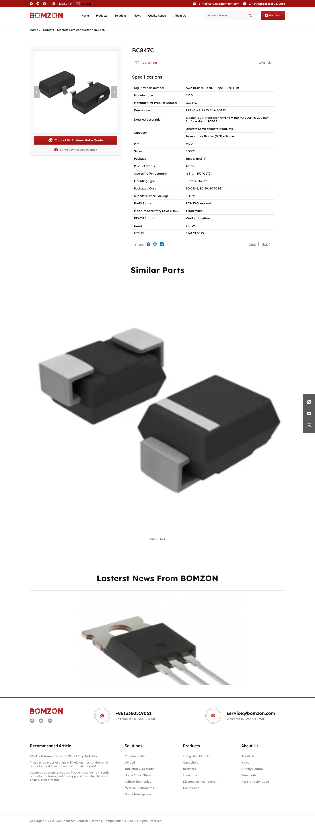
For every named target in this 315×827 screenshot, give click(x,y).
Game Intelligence (138, 794)
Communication (136, 756)
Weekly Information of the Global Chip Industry (63, 756)
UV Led (130, 762)
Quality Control (157, 15)
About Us (180, 15)
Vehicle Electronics (138, 781)
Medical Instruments (139, 788)
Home (85, 15)
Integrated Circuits (196, 756)
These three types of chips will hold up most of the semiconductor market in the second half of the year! (69, 764)
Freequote (248, 775)
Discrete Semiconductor (74, 30)
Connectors (191, 788)
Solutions (121, 15)
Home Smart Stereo (139, 775)
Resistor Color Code (255, 781)
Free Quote (275, 15)
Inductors (190, 775)
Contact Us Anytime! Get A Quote (79, 140)
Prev (252, 244)
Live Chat (65, 3)
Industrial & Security (139, 769)
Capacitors (190, 762)
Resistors (189, 769)
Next (265, 244)
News (137, 15)
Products (101, 15)
